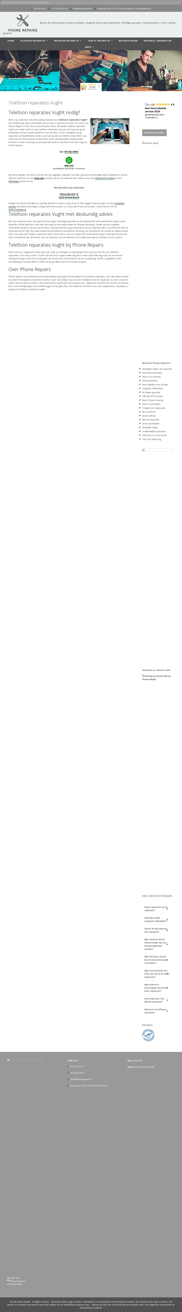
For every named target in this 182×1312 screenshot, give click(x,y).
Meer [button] (88, 47)
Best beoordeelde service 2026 (155, 110)
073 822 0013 (40, 8)
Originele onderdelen (158, 40)
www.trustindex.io (17, 209)
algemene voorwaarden (161, 1304)
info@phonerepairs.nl (82, 8)
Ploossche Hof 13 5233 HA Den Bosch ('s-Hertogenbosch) (124, 8)
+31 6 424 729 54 (60, 8)
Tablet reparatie (99, 40)
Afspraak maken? (154, 132)
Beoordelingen (128, 40)
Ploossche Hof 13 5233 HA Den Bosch (88, 1085)
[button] (157, 908)
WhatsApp (14, 181)
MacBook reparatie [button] (66, 40)
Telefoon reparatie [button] (32, 40)
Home (11, 40)
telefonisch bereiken (105, 178)
